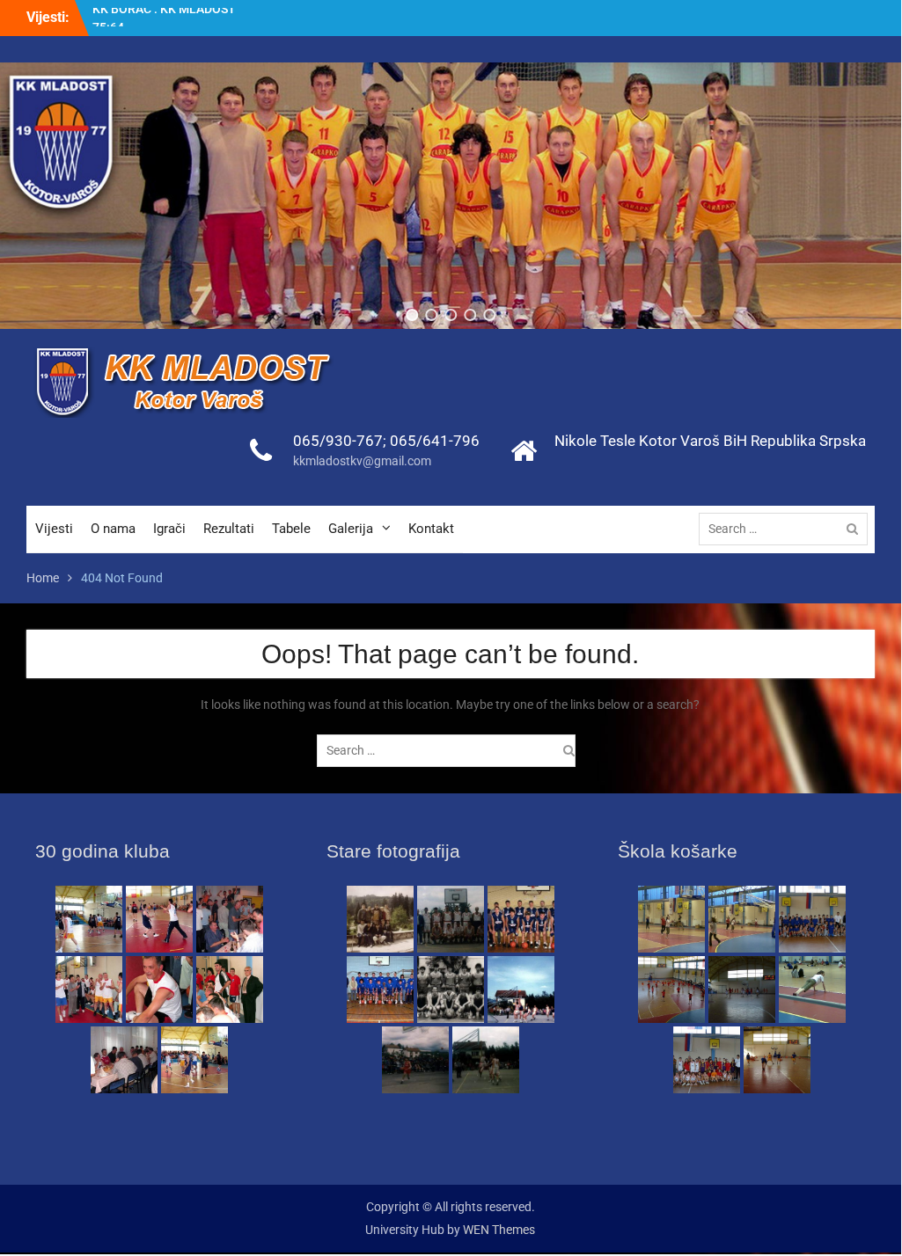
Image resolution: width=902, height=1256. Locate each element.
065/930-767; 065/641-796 (386, 440)
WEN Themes (499, 1230)
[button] (412, 315)
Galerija (350, 529)
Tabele (291, 529)
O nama (113, 529)
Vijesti (54, 529)
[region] (451, 195)
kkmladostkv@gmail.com (362, 461)
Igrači (169, 529)
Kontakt (431, 529)
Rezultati (228, 529)
